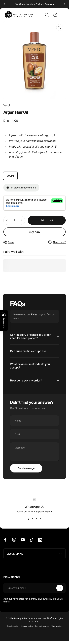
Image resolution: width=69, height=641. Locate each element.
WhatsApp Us (34, 506)
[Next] (64, 4)
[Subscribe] (59, 588)
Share (11, 242)
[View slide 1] (28, 519)
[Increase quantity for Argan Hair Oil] (21, 220)
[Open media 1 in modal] (59, 27)
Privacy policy (56, 626)
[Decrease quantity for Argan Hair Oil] (7, 220)
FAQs (34, 314)
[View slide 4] (41, 519)
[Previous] (4, 4)
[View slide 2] (32, 519)
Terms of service (42, 626)
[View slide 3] (36, 519)
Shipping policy (13, 626)
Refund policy (27, 626)
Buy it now (34, 231)
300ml (10, 175)
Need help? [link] (59, 242)
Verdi (6, 105)
